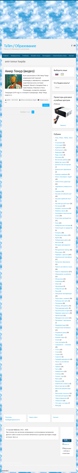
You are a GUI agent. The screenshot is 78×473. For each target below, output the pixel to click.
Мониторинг (58, 252)
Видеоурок (58, 152)
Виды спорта (59, 155)
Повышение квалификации (63, 293)
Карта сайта (33, 417)
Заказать (63, 125)
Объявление (59, 279)
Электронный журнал (61, 396)
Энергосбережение (61, 398)
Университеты (15, 55)
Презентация (59, 315)
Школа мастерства (61, 386)
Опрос (57, 284)
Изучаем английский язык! (63, 194)
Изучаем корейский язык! (63, 198)
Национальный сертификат (63, 257)
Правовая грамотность (62, 313)
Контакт (71, 55)
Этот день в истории (61, 403)
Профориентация (60, 325)
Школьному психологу (62, 393)
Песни (57, 291)
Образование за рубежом (63, 274)
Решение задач (60, 337)
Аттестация (58, 145)
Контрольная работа (61, 235)
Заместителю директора (62, 181)
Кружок (57, 237)
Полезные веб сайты (61, 301)
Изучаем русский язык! (62, 203)
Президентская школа (62, 318)
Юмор (57, 405)
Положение (58, 303)
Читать (46, 105)
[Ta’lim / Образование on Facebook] (71, 45)
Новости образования (61, 271)
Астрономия (59, 142)
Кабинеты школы (60, 211)
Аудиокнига (58, 147)
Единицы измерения (61, 174)
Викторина (58, 157)
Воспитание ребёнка (61, 160)
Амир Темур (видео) (20, 71)
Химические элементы (62, 383)
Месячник (58, 242)
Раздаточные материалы (63, 327)
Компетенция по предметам (63, 228)
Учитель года (59, 376)
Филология (58, 381)
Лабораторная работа (61, 240)
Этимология (59, 400)
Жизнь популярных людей (28, 100)
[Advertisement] (39, 23)
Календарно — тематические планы (54, 55)
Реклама (58, 335)
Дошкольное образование (63, 169)
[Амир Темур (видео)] (13, 81)
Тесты (57, 369)
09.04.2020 (15, 100)
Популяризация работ (62, 308)
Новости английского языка (63, 267)
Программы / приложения (63, 320)
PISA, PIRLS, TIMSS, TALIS (64, 138)
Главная (6, 55)
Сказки (57, 340)
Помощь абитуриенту (61, 306)
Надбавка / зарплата (61, 254)
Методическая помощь (62, 250)
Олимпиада (58, 281)
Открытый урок (59, 288)
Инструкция (58, 206)
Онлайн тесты (35, 55)
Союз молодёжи (60, 342)
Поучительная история (62, 310)
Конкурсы (58, 233)
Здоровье (58, 191)
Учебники (25, 55)
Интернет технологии (61, 208)
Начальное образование (62, 262)
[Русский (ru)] (56, 74)
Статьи (57, 349)
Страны (57, 354)
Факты (57, 379)
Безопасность (59, 150)
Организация (59, 286)
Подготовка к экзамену (62, 298)
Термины (58, 366)
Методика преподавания (62, 245)
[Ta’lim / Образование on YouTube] (74, 45)
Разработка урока (60, 332)
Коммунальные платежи (62, 225)
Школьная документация (62, 388)
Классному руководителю (63, 218)
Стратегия (58, 357)
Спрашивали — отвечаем (63, 344)
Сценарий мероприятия (62, 359)
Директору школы (60, 162)
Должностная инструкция (63, 164)
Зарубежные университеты (63, 186)
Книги (57, 223)
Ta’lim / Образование (20, 46)
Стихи (57, 352)
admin (8, 100)
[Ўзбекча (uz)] (62, 74)
